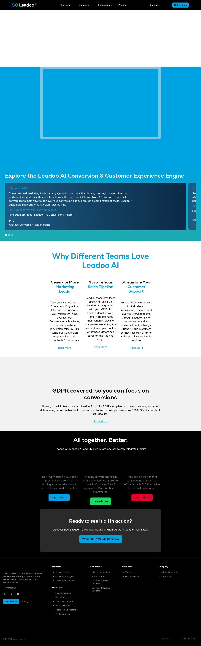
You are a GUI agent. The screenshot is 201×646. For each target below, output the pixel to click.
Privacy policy (167, 638)
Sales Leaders (99, 576)
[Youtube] (18, 594)
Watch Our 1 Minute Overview (100, 539)
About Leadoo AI (170, 572)
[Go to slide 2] (9, 235)
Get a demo (180, 5)
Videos (128, 572)
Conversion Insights (64, 576)
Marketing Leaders (101, 572)
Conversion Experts (64, 581)
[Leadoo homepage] (16, 567)
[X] (11, 594)
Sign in (154, 5)
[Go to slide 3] (12, 235)
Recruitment (61, 597)
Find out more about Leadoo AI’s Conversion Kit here (41, 214)
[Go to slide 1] (6, 235)
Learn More (59, 497)
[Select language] (166, 5)
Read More (64, 347)
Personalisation (62, 605)
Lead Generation (63, 593)
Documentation (132, 576)
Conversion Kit (62, 572)
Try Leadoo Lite (63, 614)
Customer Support (64, 601)
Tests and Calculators (65, 610)
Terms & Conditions (188, 638)
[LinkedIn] (5, 594)
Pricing (122, 5)
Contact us (11, 588)
